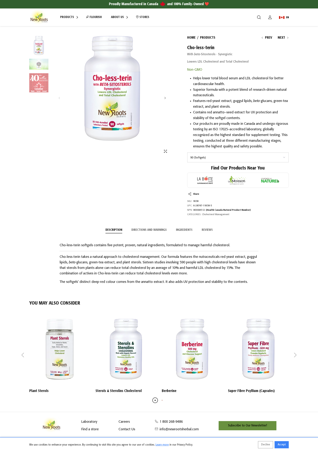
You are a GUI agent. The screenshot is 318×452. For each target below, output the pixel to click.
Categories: (194, 214)
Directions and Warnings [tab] (149, 230)
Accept (282, 444)
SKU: (189, 201)
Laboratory (89, 421)
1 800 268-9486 (171, 421)
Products (207, 37)
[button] (165, 98)
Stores (144, 17)
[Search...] (259, 17)
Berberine (169, 391)
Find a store (90, 429)
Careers (124, 421)
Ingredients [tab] (184, 230)
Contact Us (127, 429)
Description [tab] (113, 230)
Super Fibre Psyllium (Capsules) (251, 391)
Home (191, 37)
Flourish (95, 17)
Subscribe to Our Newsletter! (247, 425)
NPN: (190, 210)
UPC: (189, 205)
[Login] (270, 17)
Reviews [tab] (207, 230)
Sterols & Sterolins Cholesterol (119, 391)
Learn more (162, 445)
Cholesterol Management (215, 214)
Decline (265, 444)
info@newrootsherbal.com (179, 429)
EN (287, 17)
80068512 (222, 210)
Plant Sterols (39, 391)
